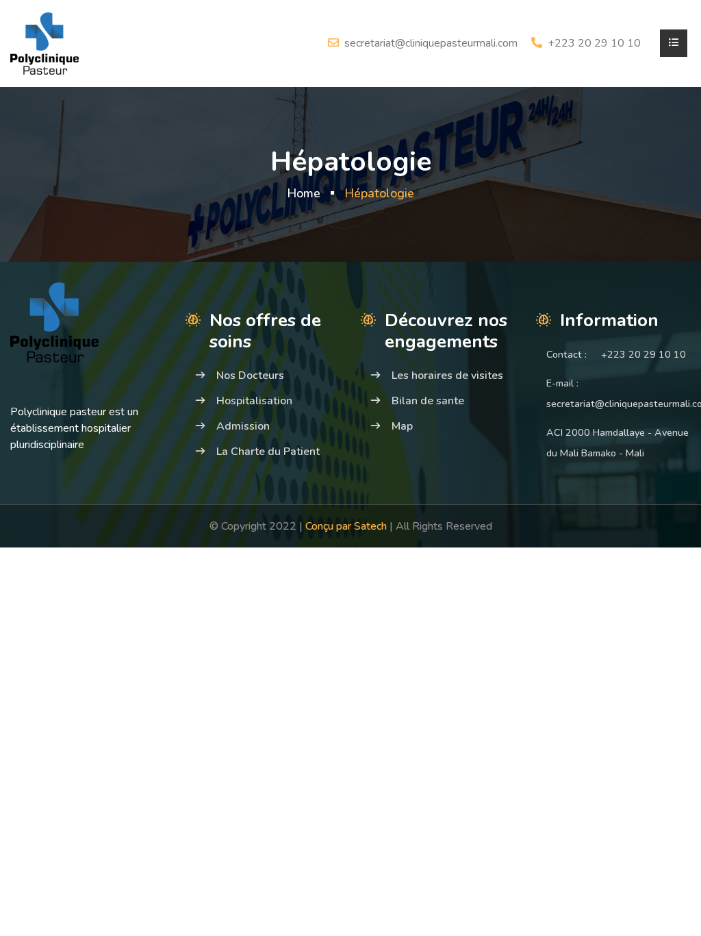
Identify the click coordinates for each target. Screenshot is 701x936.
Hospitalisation (254, 400)
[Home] (44, 42)
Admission (243, 426)
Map (402, 426)
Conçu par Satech (347, 526)
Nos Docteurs (250, 375)
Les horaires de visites (447, 375)
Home (303, 193)
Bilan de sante (428, 400)
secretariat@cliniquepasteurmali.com (431, 43)
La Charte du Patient (268, 451)
